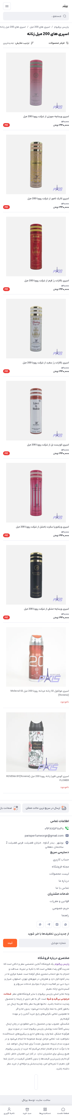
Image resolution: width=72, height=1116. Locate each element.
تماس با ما (62, 888)
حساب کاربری (61, 860)
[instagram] (57, 924)
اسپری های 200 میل (40, 27)
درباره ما (64, 881)
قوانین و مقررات (59, 901)
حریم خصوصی (60, 908)
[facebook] (65, 924)
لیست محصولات (59, 874)
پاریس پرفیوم (61, 27)
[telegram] (48, 924)
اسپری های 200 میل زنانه (13, 27)
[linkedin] (40, 924)
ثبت (10, 943)
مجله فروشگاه (60, 867)
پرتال (25, 1100)
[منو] (7, 6)
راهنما (65, 915)
